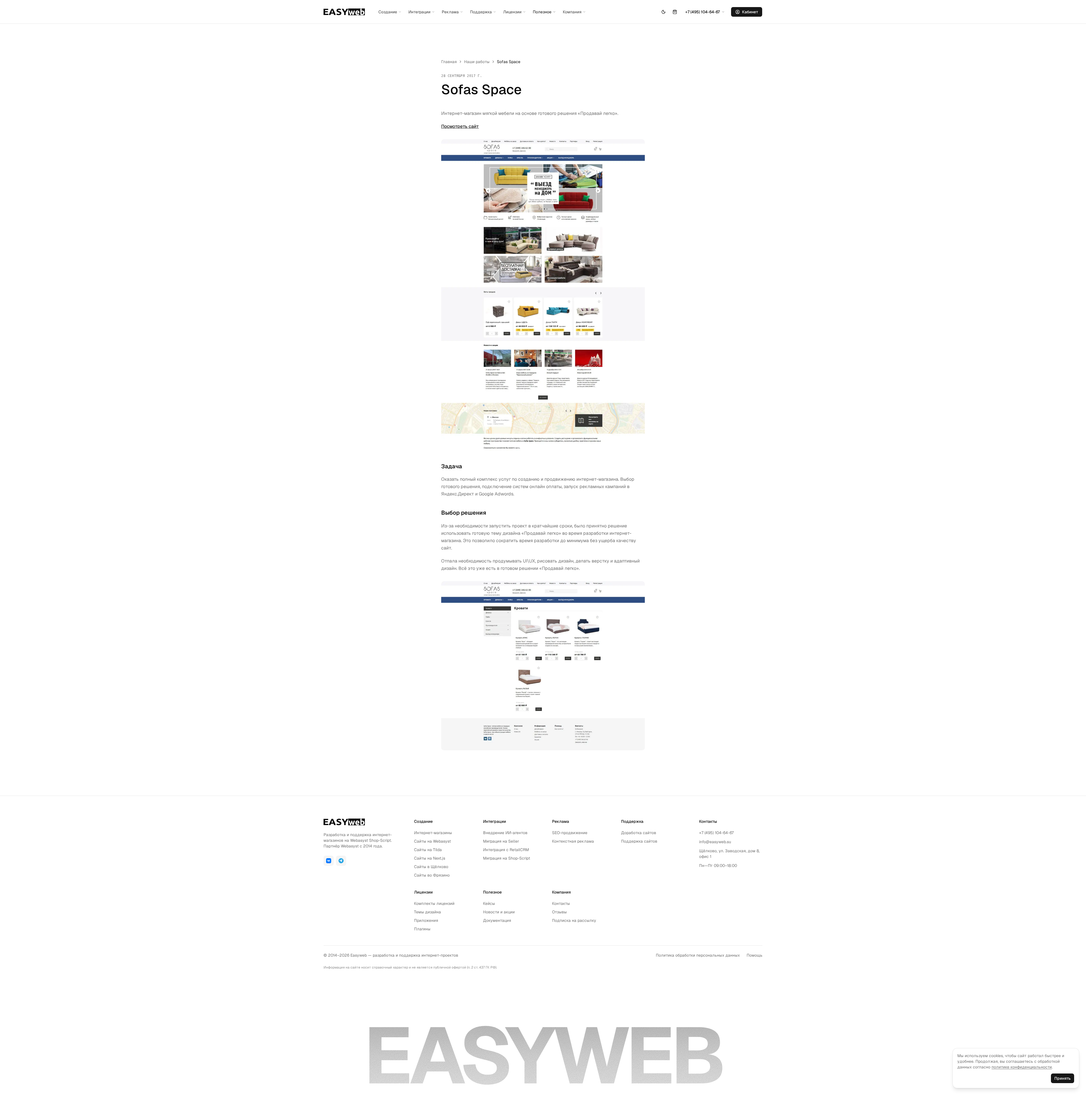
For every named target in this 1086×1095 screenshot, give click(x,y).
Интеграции (419, 11)
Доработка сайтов (638, 832)
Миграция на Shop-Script (506, 858)
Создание (387, 11)
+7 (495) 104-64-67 (716, 832)
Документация (497, 920)
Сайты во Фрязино (432, 875)
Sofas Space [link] (508, 61)
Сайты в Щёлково (431, 866)
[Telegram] (341, 861)
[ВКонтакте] (329, 861)
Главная (449, 61)
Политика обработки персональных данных (698, 955)
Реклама (450, 11)
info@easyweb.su (715, 841)
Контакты (561, 903)
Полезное (542, 11)
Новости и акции (499, 911)
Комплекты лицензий (434, 903)
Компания (572, 11)
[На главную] (344, 11)
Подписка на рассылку (574, 920)
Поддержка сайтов (639, 841)
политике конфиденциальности (1022, 1067)
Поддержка (481, 11)
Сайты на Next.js (429, 858)
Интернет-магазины (433, 832)
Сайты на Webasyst (432, 841)
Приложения (426, 920)
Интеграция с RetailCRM (506, 849)
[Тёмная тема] (663, 11)
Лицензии (512, 11)
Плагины (422, 928)
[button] (674, 11)
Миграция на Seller (501, 841)
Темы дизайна (427, 911)
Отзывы (559, 911)
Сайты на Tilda (428, 849)
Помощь (754, 955)
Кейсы (489, 903)
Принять (1062, 1078)
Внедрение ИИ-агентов (505, 832)
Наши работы (477, 61)
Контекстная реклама (573, 841)
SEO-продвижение (569, 832)
